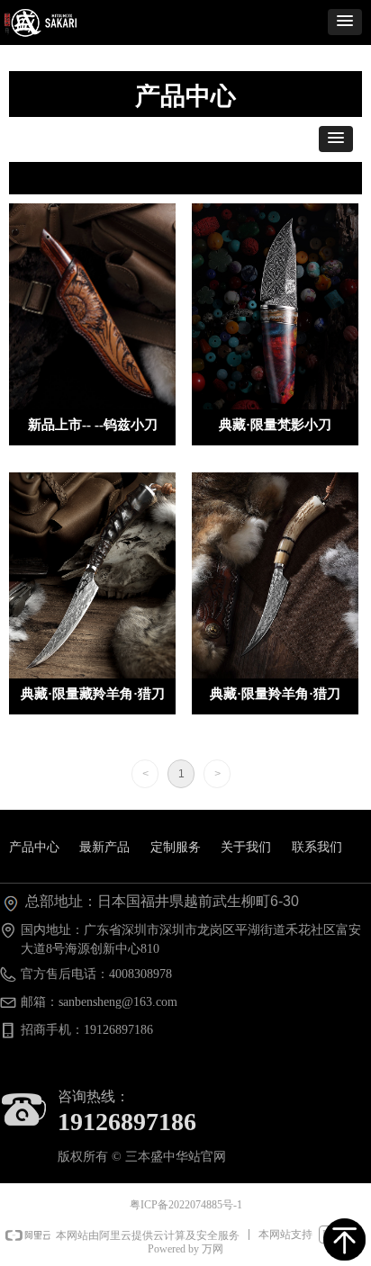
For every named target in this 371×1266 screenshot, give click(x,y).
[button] (345, 22)
